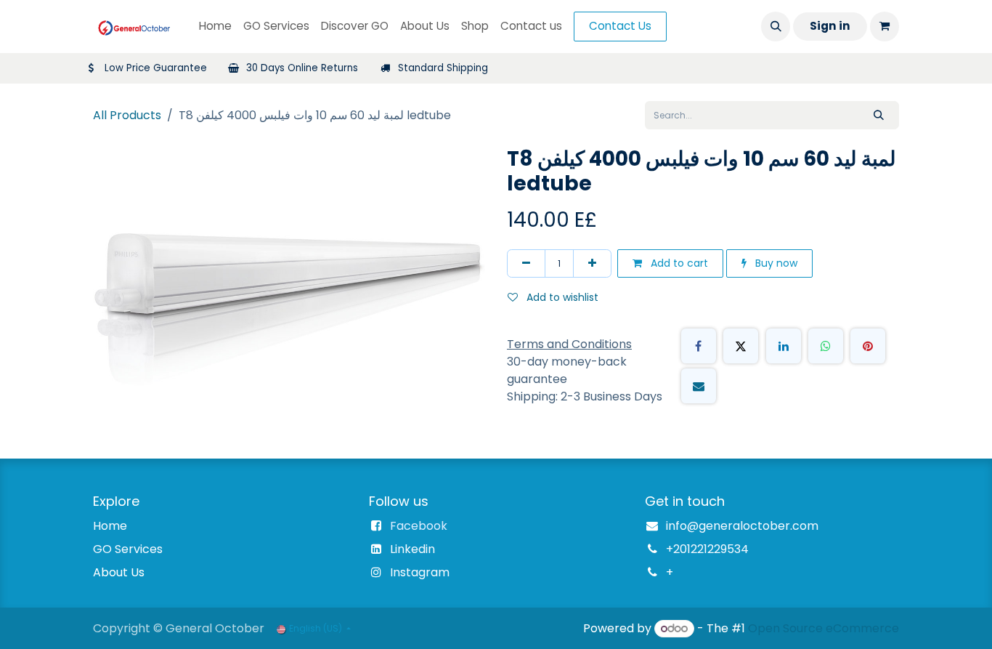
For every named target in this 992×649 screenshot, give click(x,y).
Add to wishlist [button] (561, 297)
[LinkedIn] (783, 345)
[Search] (878, 115)
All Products (127, 115)
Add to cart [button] (678, 263)
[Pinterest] (867, 345)
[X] (740, 345)
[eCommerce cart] (884, 26)
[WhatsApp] (825, 345)
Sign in (830, 25)
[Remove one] (526, 263)
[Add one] (592, 263)
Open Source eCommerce (823, 628)
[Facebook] (698, 345)
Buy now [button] (774, 263)
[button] (775, 26)
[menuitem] (215, 26)
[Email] (698, 385)
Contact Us (620, 25)
